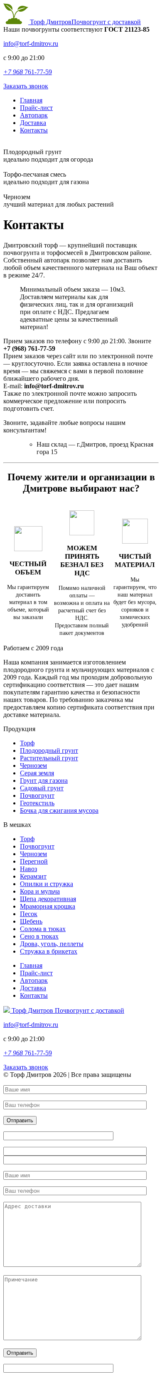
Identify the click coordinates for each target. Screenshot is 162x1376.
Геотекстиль (37, 803)
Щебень (31, 921)
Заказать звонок (25, 86)
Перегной (34, 861)
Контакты (34, 130)
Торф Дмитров (84, 21)
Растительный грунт (49, 758)
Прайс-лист (36, 107)
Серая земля (37, 773)
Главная (31, 100)
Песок (28, 913)
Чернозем (33, 765)
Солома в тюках (43, 928)
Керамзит (33, 876)
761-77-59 (27, 71)
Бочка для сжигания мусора (59, 810)
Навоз (28, 868)
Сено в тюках (39, 936)
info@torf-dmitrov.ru (30, 43)
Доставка (33, 122)
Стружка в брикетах (48, 951)
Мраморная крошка (47, 906)
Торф (27, 743)
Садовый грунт (42, 788)
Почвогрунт (37, 795)
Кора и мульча (40, 891)
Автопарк (34, 115)
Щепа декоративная (48, 898)
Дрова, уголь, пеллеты (51, 943)
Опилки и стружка (46, 883)
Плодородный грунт (49, 750)
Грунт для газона (44, 780)
